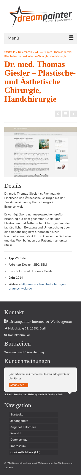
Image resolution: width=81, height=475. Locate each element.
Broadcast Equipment (60, 467)
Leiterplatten (21, 467)
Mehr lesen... (18, 385)
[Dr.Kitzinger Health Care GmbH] (73, 114)
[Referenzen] (65, 114)
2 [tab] (40, 175)
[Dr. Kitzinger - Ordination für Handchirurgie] (58, 114)
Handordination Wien (38, 467)
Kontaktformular (18, 335)
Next (71, 152)
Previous (9, 152)
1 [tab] (35, 175)
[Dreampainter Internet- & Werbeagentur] (40, 16)
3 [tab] (46, 175)
